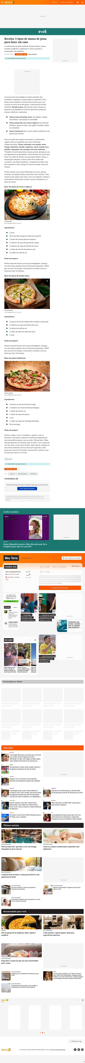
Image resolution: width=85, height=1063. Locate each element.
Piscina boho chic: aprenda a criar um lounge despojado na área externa (18, 848)
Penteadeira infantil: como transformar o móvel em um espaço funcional (25, 900)
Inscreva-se (10, 601)
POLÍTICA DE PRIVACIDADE (57, 1050)
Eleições (12, 812)
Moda (54, 971)
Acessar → (16, 607)
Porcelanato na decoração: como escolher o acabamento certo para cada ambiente (24, 986)
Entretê (5, 541)
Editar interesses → (76, 566)
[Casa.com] (8, 459)
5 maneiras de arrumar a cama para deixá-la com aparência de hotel (20, 875)
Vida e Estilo (33, 474)
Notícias (53, 800)
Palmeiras (12, 800)
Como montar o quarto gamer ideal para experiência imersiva (58, 934)
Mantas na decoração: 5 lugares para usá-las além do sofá (67, 888)
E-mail (77, 2)
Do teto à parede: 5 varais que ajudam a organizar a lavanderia (23, 888)
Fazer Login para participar (27, 488)
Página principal (9, 2)
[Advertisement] (56, 901)
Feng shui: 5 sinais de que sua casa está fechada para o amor (19, 962)
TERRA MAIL (55, 2)
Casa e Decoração (22, 474)
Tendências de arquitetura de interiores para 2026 (25, 974)
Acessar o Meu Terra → (27, 558)
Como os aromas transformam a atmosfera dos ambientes (61, 848)
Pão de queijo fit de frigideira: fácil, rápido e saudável (18, 934)
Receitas (3, 930)
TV (52, 812)
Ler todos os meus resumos (60, 588)
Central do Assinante (66, 2)
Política (12, 776)
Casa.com (12, 474)
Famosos (11, 752)
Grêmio (11, 764)
